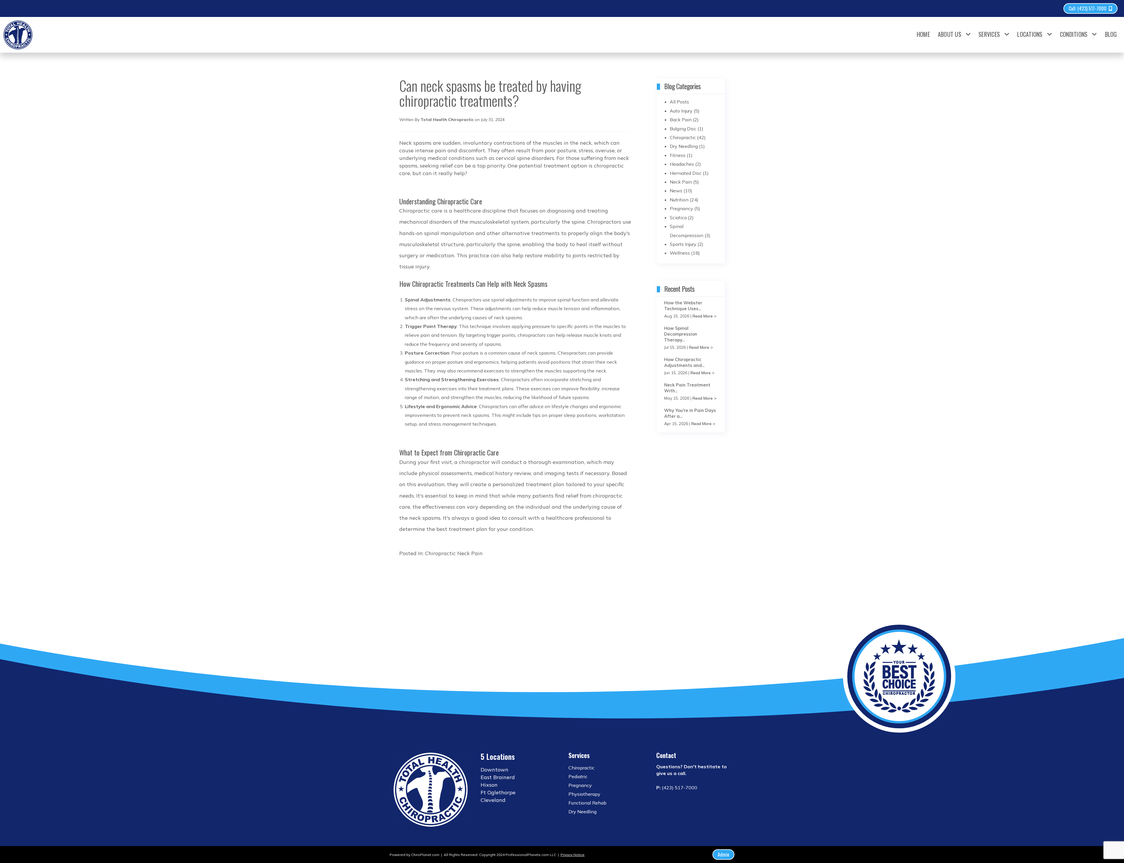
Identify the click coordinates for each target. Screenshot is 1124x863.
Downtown (494, 769)
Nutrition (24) (684, 200)
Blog (1111, 34)
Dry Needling (582, 811)
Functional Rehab (587, 803)
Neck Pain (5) (684, 182)
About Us (949, 34)
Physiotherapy (584, 794)
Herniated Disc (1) (689, 173)
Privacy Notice (573, 854)
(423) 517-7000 (679, 787)
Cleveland (493, 800)
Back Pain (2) (684, 119)
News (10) (681, 191)
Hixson (489, 784)
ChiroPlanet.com (425, 854)
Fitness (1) (681, 155)
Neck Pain (470, 553)
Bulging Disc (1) (686, 129)
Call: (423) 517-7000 (1087, 8)
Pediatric (577, 776)
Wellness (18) (685, 253)
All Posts (679, 102)
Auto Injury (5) (685, 111)
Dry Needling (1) (687, 146)
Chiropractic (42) (688, 137)
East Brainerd (498, 777)
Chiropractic (440, 553)
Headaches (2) (685, 164)
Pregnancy (580, 785)
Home (923, 34)
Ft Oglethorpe (498, 792)
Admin (723, 854)
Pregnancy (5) (685, 208)
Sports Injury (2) (686, 244)
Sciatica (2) (682, 217)
